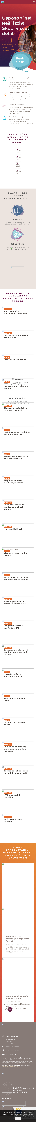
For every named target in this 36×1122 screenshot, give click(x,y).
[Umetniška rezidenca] (18, 366)
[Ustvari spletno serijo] (18, 165)
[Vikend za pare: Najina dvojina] (18, 560)
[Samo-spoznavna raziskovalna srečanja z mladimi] (18, 390)
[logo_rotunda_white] (14, 1103)
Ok (18, 1118)
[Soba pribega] (17, 234)
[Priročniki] (17, 210)
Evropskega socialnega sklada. (10, 1066)
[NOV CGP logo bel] (18, 1027)
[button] (34, 2)
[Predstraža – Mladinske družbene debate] (18, 463)
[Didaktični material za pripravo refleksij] (18, 415)
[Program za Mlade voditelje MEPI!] (18, 632)
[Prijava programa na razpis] (18, 705)
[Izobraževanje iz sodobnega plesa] (18, 681)
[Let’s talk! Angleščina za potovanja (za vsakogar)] (18, 151)
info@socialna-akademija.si (12, 1046)
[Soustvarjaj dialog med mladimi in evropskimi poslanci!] (18, 657)
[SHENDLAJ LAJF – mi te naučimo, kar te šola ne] (18, 584)
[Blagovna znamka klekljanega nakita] (18, 487)
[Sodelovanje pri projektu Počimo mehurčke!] (18, 439)
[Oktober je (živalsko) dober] (18, 729)
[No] (34, 1116)
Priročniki (17, 219)
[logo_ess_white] (18, 1088)
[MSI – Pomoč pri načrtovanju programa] (18, 318)
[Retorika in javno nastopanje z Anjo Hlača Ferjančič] (18, 932)
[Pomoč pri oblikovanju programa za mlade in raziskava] (18, 753)
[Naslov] (2, 2)
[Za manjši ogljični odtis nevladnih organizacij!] (18, 777)
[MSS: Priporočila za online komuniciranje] (18, 608)
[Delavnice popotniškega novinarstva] (18, 342)
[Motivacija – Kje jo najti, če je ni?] (18, 172)
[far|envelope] (4, 1047)
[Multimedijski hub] (18, 536)
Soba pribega (17, 244)
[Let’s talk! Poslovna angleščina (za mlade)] (18, 158)
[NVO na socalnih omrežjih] (18, 802)
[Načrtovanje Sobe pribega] (18, 826)
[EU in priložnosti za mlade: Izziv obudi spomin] (18, 511)
